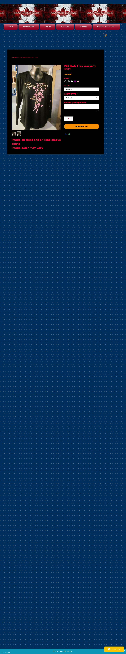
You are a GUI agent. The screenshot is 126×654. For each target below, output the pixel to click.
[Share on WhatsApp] (69, 134)
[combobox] (81, 89)
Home (14, 57)
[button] (105, 35)
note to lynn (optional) (75, 102)
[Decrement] (66, 119)
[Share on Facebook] (65, 134)
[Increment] (71, 119)
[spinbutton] (69, 119)
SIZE (67, 86)
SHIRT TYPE (71, 94)
